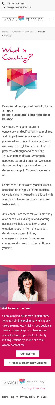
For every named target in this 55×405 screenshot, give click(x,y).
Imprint (14, 396)
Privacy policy (27, 396)
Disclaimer (42, 396)
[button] (51, 19)
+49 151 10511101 (16, 3)
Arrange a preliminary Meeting (28, 362)
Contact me (27, 353)
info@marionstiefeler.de (19, 7)
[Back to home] (23, 19)
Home (5, 396)
